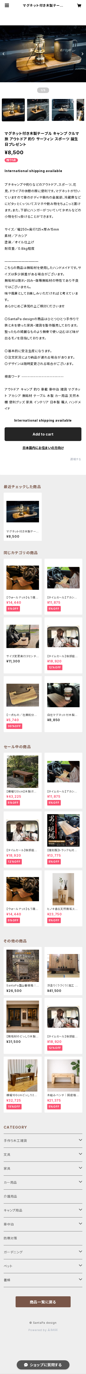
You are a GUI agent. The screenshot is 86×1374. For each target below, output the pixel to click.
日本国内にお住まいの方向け (43, 448)
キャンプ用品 (13, 1210)
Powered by (38, 1330)
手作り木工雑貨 (15, 1141)
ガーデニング (13, 1252)
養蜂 (7, 1280)
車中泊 (9, 1224)
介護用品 (10, 1196)
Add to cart (43, 434)
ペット (8, 1266)
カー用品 (10, 1182)
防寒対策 (10, 1238)
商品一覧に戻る (43, 1302)
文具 (7, 1154)
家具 (7, 1168)
